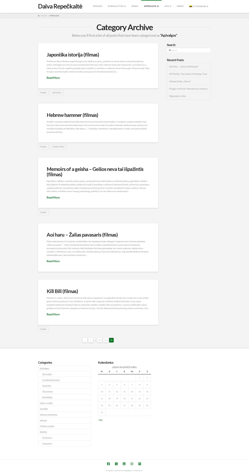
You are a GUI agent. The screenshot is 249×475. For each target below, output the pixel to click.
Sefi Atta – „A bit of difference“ (184, 66)
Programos (47, 443)
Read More (53, 77)
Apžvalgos (44, 368)
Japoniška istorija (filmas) (73, 54)
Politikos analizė (47, 426)
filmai (43, 93)
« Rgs (100, 420)
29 (99, 340)
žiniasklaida (47, 397)
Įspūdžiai (44, 408)
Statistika (46, 385)
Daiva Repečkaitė (60, 6)
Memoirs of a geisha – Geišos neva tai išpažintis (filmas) (95, 171)
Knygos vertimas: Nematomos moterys (188, 88)
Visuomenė (47, 391)
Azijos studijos (46, 403)
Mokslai (43, 420)
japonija (56, 93)
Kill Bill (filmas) (62, 291)
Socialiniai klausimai (51, 380)
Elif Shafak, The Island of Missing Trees (188, 74)
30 (105, 340)
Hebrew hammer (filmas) (72, 115)
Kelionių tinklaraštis (48, 414)
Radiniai (43, 432)
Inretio (127, 470)
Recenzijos (47, 374)
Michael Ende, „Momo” (180, 81)
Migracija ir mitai (177, 96)
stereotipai (58, 147)
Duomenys (47, 437)
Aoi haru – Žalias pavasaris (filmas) (82, 235)
